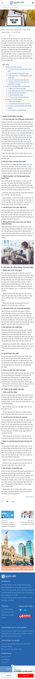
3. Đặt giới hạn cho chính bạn (17, 93)
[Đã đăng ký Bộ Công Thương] (25, 616)
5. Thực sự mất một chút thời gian (18, 97)
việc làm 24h (27, 133)
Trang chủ (4, 7)
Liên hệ (8, 675)
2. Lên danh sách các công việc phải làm (20, 91)
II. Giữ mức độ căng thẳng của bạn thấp (17, 86)
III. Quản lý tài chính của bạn (13, 99)
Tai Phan (4, 35)
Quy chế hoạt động (7, 609)
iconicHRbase (5, 660)
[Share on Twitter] (9, 501)
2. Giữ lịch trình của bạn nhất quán (18, 73)
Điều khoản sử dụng (7, 615)
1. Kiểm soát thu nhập (14, 101)
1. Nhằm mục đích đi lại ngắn (17, 88)
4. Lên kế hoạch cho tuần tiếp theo (18, 80)
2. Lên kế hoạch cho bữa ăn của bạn (19, 104)
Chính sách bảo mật (7, 612)
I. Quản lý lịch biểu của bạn (13, 67)
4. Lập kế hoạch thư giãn (15, 95)
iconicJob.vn (30, 497)
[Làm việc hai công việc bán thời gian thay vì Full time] (17, 17)
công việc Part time (19, 164)
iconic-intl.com (5, 657)
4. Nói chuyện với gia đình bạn (17, 110)
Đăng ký (26, 675)
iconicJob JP (4, 662)
